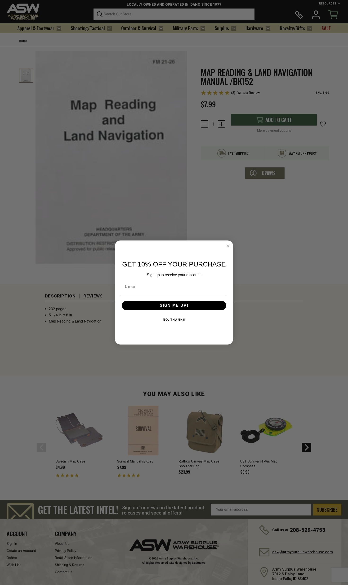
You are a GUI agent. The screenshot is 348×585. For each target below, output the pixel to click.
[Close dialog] (228, 246)
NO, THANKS (174, 319)
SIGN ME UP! (174, 305)
